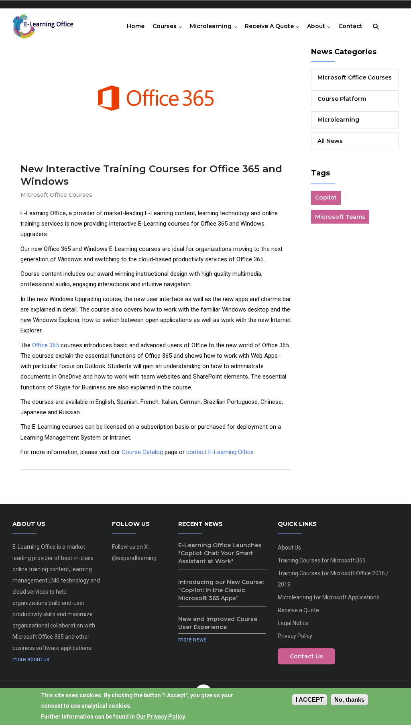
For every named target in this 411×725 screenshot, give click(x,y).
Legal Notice (293, 623)
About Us (289, 547)
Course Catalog (142, 452)
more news (192, 639)
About (317, 26)
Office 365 (45, 345)
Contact (350, 26)
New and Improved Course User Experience (217, 623)
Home (135, 26)
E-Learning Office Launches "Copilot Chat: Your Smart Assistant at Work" (220, 553)
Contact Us (306, 656)
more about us (30, 659)
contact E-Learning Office (220, 452)
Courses (165, 26)
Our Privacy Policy (160, 716)
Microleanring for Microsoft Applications (328, 597)
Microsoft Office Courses (56, 194)
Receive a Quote (270, 26)
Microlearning (211, 26)
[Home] (46, 24)
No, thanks (349, 699)
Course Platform (341, 98)
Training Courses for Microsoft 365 (322, 560)
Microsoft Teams (340, 216)
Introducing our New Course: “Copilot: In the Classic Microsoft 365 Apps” (221, 590)
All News (330, 141)
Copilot (326, 197)
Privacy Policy (295, 636)
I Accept (310, 699)
